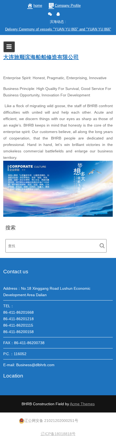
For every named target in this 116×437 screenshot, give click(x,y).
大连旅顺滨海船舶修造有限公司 (41, 57)
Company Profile (68, 6)
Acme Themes (82, 404)
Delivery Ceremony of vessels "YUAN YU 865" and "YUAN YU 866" (58, 29)
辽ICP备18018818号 (58, 434)
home (37, 6)
